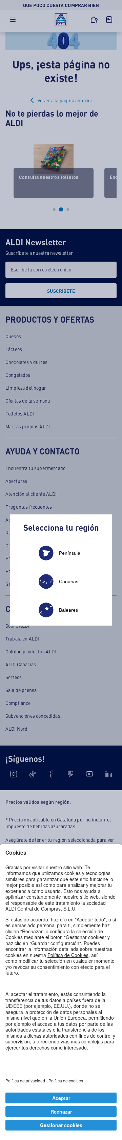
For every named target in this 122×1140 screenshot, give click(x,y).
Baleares (68, 610)
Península (69, 553)
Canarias (68, 581)
